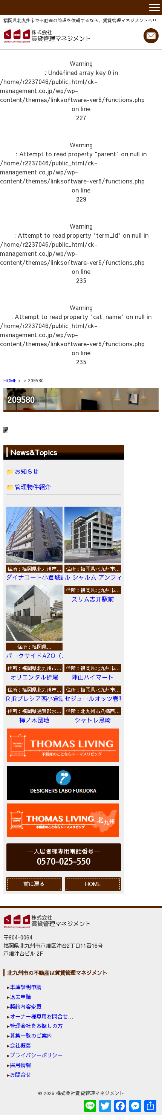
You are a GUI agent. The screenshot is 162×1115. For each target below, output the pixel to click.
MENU (81, 7)
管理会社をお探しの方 (36, 1025)
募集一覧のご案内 (31, 1035)
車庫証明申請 (25, 987)
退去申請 (20, 996)
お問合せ (20, 1074)
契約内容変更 (25, 1006)
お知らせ (27, 471)
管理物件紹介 (33, 487)
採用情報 (20, 1065)
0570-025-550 (63, 861)
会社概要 (20, 1045)
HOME (93, 883)
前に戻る (33, 883)
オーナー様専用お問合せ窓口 (44, 1016)
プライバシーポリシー (36, 1055)
